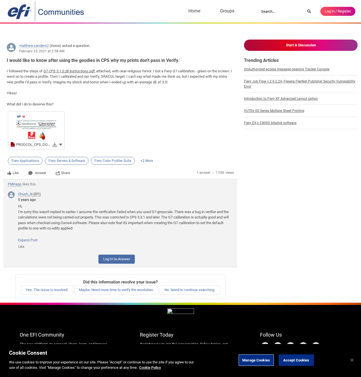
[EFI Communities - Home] (46, 11)
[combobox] (281, 11)
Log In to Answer (116, 259)
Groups (227, 11)
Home (194, 11)
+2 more (146, 161)
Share (65, 173)
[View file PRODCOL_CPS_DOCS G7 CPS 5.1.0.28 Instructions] (36, 131)
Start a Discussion (301, 45)
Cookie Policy (150, 367)
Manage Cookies (256, 360)
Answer (40, 173)
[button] (60, 144)
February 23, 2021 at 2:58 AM (41, 51)
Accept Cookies (296, 360)
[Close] (352, 360)
